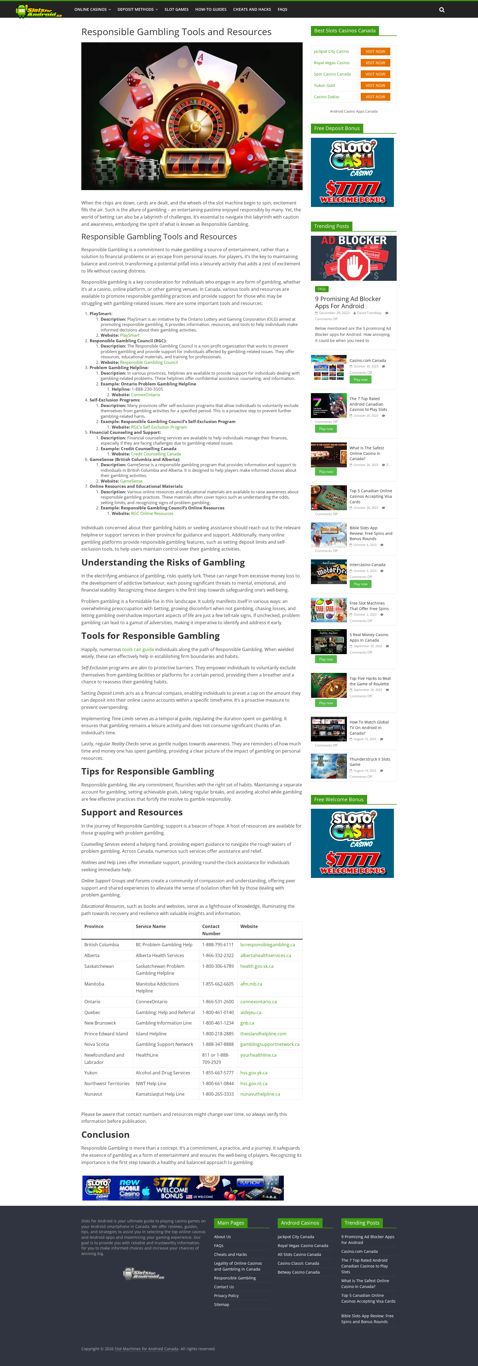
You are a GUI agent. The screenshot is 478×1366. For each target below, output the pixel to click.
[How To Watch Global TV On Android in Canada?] (329, 719)
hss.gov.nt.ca (253, 1083)
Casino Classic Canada (298, 1263)
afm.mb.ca (251, 984)
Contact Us (224, 1286)
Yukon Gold (324, 85)
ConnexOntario (145, 394)
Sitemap (221, 1304)
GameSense (131, 481)
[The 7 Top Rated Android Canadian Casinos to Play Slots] (329, 396)
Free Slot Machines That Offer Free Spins (369, 605)
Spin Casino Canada (332, 74)
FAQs (282, 9)
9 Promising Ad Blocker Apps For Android (348, 302)
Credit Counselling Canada (156, 454)
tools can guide (138, 649)
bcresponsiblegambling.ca (267, 945)
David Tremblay (369, 312)
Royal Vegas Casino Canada (303, 1245)
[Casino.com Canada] (329, 358)
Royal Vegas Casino (331, 62)
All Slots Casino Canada (299, 1254)
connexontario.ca (258, 1002)
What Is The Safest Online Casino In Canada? (367, 453)
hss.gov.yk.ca (253, 1073)
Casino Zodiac (327, 96)
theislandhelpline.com (263, 1034)
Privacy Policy (226, 1295)
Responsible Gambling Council (149, 362)
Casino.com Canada (368, 360)
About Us (222, 1236)
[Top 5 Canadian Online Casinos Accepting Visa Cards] (329, 488)
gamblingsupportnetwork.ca (270, 1044)
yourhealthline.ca (258, 1055)
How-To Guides (211, 9)
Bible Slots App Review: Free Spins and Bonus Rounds (371, 533)
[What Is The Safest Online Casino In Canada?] (329, 445)
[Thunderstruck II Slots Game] (329, 756)
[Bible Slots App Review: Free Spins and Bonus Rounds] (329, 525)
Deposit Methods (136, 9)
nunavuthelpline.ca (260, 1094)
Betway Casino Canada (299, 1272)
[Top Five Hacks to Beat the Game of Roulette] (329, 675)
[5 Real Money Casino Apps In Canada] (329, 632)
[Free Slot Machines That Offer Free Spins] (329, 600)
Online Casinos (90, 9)
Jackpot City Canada (296, 1236)
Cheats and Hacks (252, 9)
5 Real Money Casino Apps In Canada (369, 637)
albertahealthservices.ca (265, 955)
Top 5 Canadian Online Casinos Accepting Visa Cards (371, 496)
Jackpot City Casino (331, 51)
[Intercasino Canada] (329, 562)
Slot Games (177, 9)
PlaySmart (129, 335)
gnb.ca (247, 1023)
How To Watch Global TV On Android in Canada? (369, 727)
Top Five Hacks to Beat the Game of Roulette (370, 681)
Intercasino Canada (368, 564)
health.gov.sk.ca (257, 966)
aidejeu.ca (250, 1012)
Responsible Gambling (235, 1278)
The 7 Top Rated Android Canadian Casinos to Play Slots (368, 404)
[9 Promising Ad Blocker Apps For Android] (354, 238)
